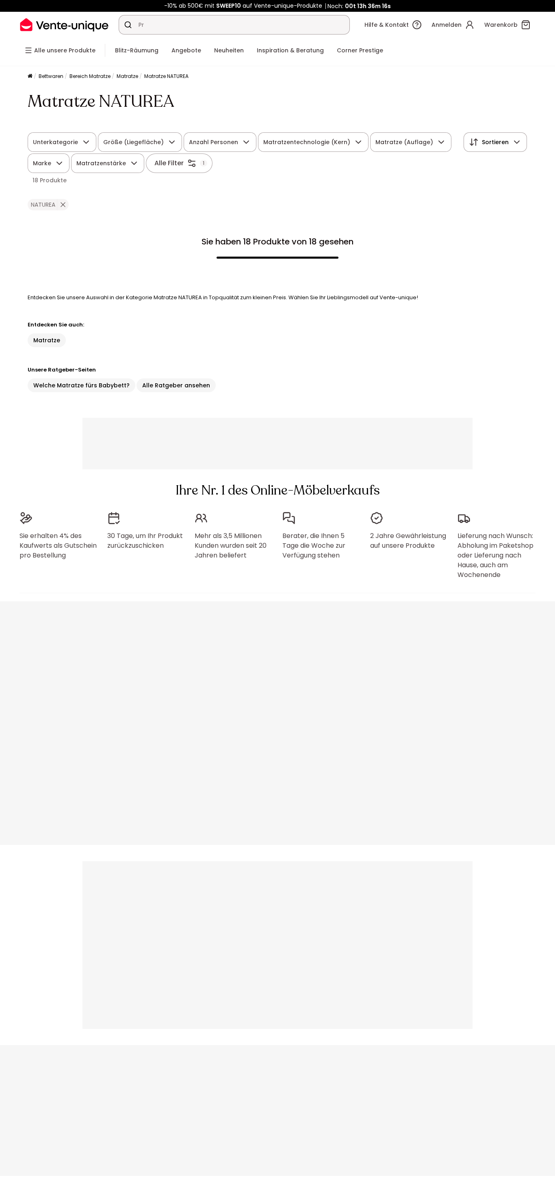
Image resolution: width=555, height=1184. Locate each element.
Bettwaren (51, 76)
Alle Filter (169, 163)
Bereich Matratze (90, 76)
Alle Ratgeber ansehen (176, 385)
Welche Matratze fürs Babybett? (81, 385)
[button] (63, 204)
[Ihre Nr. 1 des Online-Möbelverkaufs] (64, 24)
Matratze (127, 76)
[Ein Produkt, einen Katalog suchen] (128, 25)
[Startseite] (30, 76)
